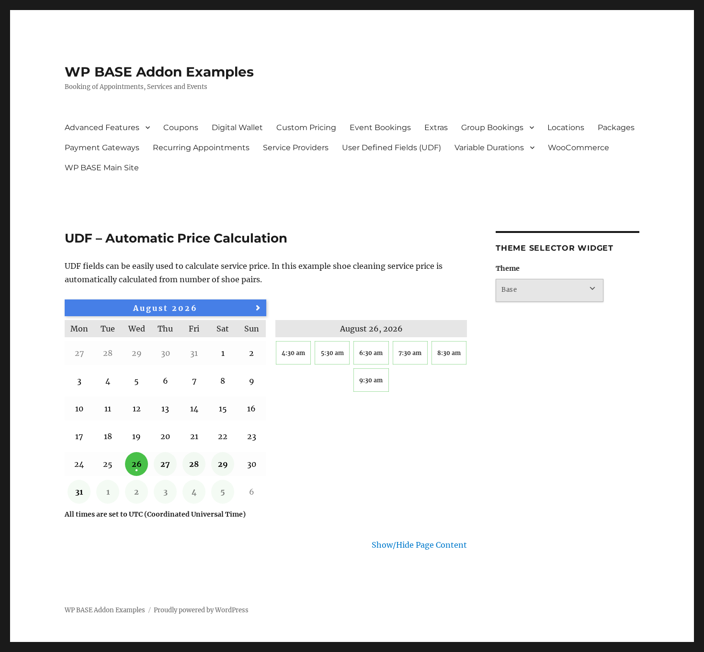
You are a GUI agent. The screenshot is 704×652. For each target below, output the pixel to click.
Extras (436, 127)
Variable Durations (489, 147)
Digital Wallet (237, 127)
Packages (616, 127)
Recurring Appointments (201, 147)
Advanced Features (102, 127)
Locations (565, 127)
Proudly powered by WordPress (201, 610)
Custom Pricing (306, 127)
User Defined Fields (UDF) (391, 147)
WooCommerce (578, 147)
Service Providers (296, 147)
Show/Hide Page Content (419, 545)
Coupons (180, 127)
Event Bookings (380, 127)
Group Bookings (492, 127)
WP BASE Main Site (102, 167)
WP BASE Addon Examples (159, 72)
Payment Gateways (102, 147)
